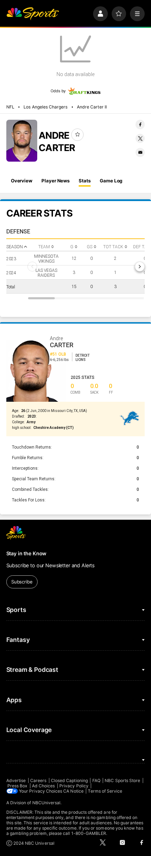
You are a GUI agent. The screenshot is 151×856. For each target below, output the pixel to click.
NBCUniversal (46, 802)
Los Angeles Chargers (45, 107)
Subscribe (22, 582)
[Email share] (140, 152)
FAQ (96, 780)
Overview (21, 180)
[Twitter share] (140, 138)
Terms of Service (105, 791)
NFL (10, 107)
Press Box (17, 785)
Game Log (111, 180)
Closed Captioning (69, 780)
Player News (55, 180)
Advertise (16, 780)
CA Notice (73, 791)
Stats (84, 180)
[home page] (32, 13)
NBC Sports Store (122, 780)
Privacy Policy (73, 785)
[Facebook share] (140, 124)
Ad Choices (43, 785)
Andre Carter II (92, 107)
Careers (38, 780)
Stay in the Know (26, 553)
